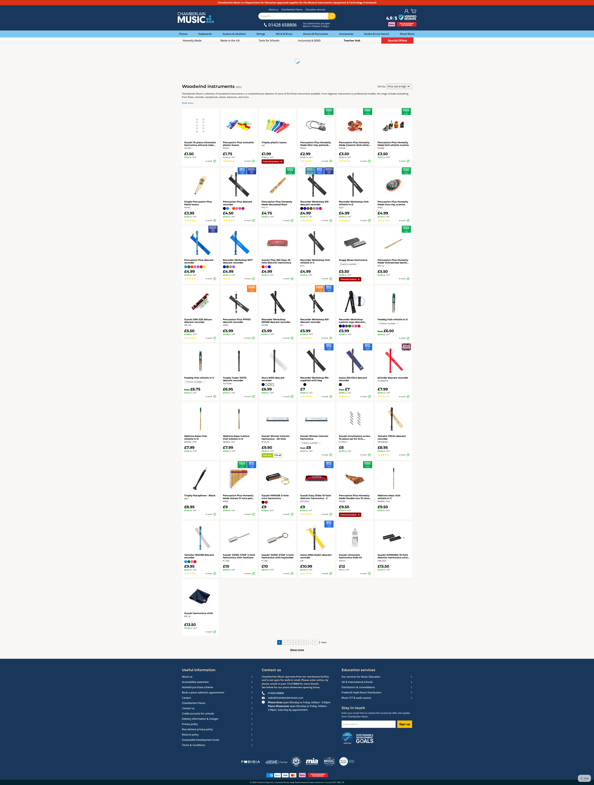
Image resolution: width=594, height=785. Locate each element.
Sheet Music (407, 34)
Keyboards (205, 34)
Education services (315, 9)
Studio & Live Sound (376, 34)
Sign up (404, 724)
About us (273, 9)
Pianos (183, 34)
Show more (297, 649)
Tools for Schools (269, 40)
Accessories (346, 34)
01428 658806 (276, 693)
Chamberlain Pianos (292, 9)
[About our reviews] (401, 18)
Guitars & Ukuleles (234, 34)
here (296, 683)
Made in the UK (230, 40)
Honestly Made (192, 40)
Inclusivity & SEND (309, 40)
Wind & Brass (284, 34)
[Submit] (332, 16)
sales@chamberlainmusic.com (285, 698)
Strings (260, 34)
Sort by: (381, 86)
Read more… (188, 102)
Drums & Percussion (315, 34)
